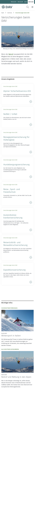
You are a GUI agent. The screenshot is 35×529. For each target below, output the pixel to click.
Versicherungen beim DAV (22, 13)
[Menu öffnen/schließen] (32, 7)
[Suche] (27, 7)
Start (2, 13)
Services (9, 13)
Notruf (11, 54)
